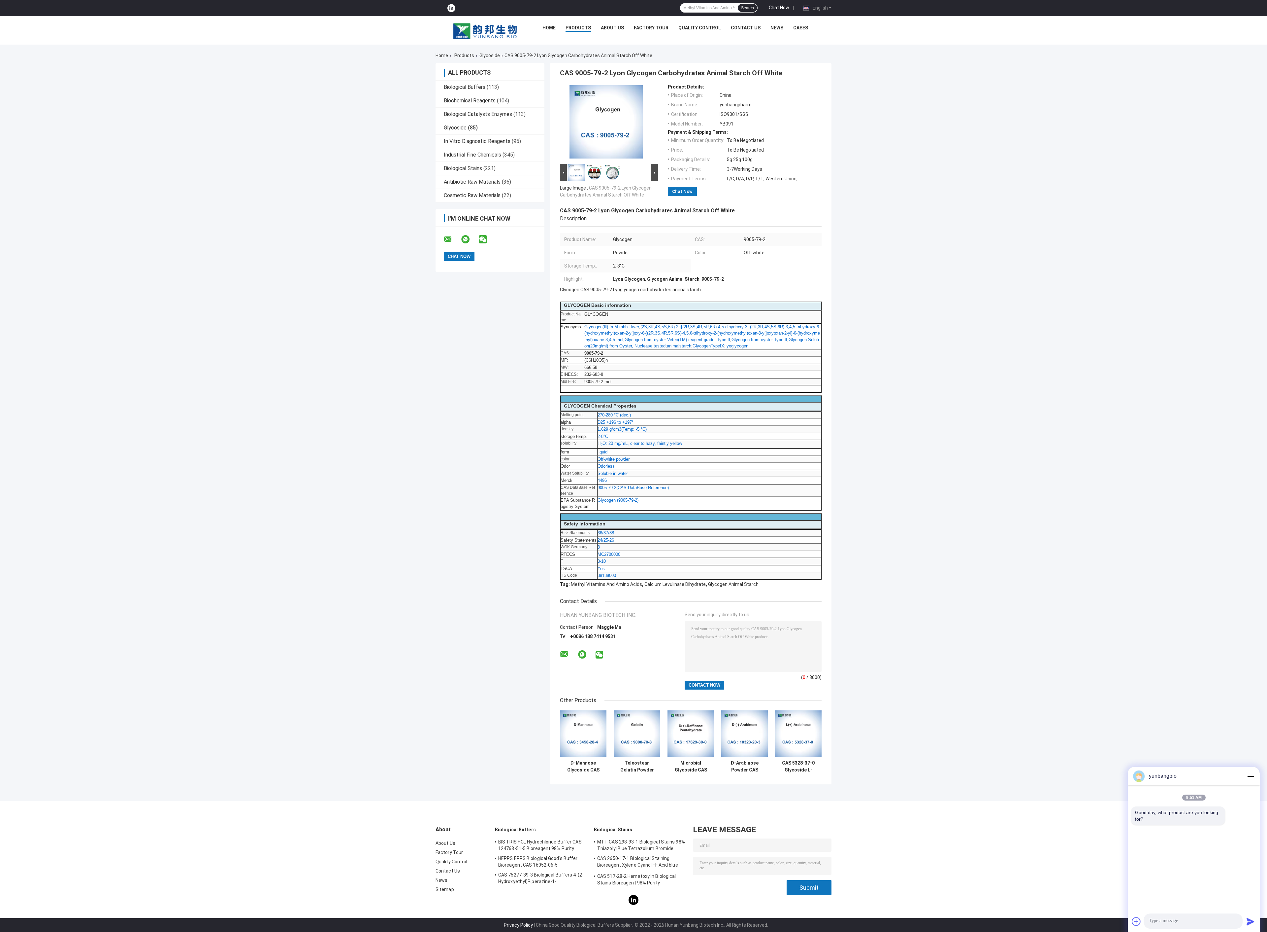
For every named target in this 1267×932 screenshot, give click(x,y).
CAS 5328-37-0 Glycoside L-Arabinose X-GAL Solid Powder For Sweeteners (798, 766)
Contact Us (746, 27)
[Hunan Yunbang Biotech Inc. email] (452, 239)
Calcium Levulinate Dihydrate (675, 584)
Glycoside (489, 55)
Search (747, 8)
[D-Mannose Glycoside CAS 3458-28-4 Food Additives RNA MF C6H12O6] (583, 733)
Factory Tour (651, 27)
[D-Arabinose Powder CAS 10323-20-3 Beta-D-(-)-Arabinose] (744, 733)
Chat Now (779, 7)
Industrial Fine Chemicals (472, 155)
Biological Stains (463, 168)
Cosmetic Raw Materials (472, 195)
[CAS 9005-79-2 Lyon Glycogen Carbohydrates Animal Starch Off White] (606, 123)
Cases (800, 27)
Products (578, 27)
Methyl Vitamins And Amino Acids (606, 584)
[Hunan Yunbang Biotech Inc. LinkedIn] (451, 8)
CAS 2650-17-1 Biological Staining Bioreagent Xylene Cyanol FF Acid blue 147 (637, 863)
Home (549, 27)
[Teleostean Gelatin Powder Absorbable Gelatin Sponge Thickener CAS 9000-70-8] (637, 733)
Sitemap (445, 889)
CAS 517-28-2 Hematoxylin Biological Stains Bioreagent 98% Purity (636, 879)
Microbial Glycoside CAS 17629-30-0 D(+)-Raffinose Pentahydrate (691, 766)
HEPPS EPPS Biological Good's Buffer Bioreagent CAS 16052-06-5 (538, 862)
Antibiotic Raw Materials (472, 182)
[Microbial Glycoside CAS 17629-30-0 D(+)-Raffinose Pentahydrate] (690, 733)
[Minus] (1250, 776)
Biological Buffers (464, 87)
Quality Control (699, 27)
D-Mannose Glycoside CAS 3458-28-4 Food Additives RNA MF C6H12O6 (583, 766)
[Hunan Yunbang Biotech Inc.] (485, 29)
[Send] (1250, 921)
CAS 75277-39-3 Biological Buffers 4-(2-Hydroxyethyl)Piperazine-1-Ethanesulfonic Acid (541, 879)
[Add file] (1136, 921)
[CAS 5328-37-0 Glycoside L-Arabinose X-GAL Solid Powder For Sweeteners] (798, 733)
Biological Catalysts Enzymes (478, 114)
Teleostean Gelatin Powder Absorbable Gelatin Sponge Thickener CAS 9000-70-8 (637, 766)
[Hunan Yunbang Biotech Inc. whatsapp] (469, 239)
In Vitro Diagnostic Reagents (477, 141)
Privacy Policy (518, 925)
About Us (612, 27)
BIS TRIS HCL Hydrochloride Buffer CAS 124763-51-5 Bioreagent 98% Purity (540, 845)
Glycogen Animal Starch (733, 584)
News (776, 27)
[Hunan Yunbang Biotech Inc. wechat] (487, 239)
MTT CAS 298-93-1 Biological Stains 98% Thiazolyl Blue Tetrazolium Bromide (641, 845)
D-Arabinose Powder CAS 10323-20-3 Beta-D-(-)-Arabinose (745, 766)
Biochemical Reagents (470, 100)
